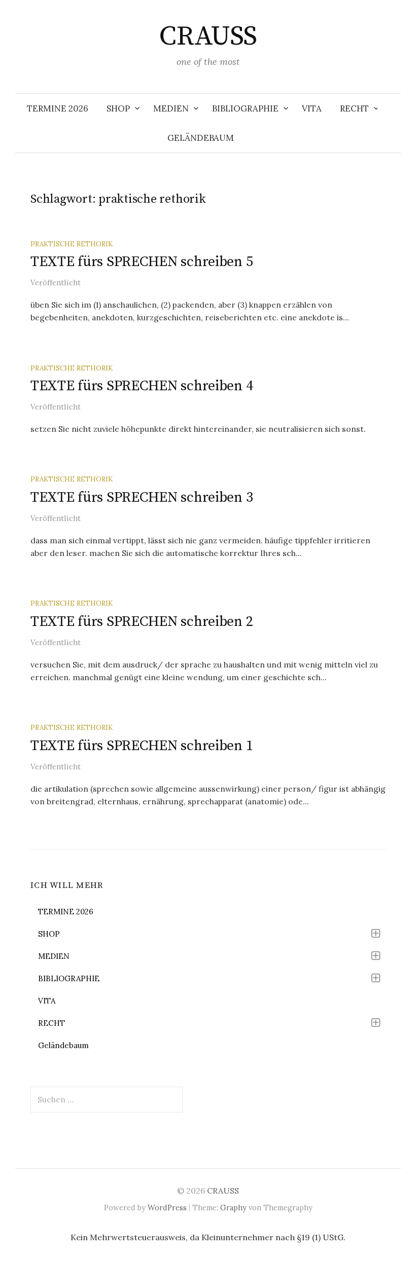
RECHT (354, 108)
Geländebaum (200, 137)
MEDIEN (171, 108)
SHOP (118, 108)
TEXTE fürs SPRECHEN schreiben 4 (141, 386)
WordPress (167, 1207)
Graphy (233, 1207)
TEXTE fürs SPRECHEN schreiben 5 (141, 262)
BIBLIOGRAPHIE (245, 108)
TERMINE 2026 (57, 108)
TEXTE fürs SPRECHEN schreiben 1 (141, 746)
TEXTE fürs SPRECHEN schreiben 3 (141, 497)
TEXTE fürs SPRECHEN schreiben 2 (141, 621)
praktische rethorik (71, 243)
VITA (312, 108)
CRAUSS (208, 36)
